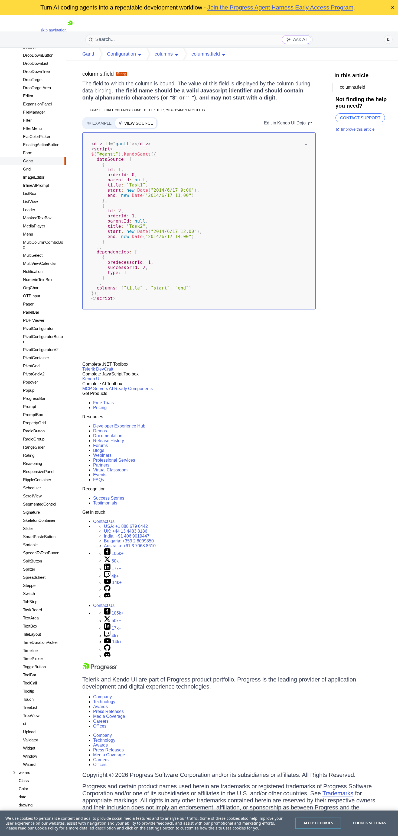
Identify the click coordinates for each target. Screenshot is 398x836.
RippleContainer (37, 479)
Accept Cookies (318, 823)
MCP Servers (95, 388)
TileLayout (32, 634)
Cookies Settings (369, 823)
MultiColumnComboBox (43, 244)
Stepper (30, 585)
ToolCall (30, 683)
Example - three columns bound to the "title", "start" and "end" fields (146, 110)
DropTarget (33, 79)
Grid (27, 169)
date (22, 797)
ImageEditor (33, 177)
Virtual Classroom (110, 470)
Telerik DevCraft (97, 369)
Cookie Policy (46, 828)
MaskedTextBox (37, 218)
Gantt (28, 161)
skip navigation (54, 30)
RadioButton (34, 431)
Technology (104, 701)
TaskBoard (32, 609)
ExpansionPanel (37, 104)
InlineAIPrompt (36, 185)
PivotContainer (36, 357)
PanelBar (31, 312)
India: (126, 536)
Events (99, 474)
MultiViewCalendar (39, 263)
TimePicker (33, 658)
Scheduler (32, 487)
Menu (28, 234)
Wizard (29, 764)
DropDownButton (38, 55)
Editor (28, 96)
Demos (100, 431)
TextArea (31, 618)
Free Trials (103, 402)
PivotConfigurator (38, 328)
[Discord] (107, 596)
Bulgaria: (129, 541)
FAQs (98, 479)
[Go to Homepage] (70, 30)
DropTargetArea (37, 87)
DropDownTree (36, 71)
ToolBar (29, 675)
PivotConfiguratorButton (43, 339)
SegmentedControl (39, 504)
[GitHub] (107, 590)
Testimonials (105, 503)
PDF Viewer (33, 320)
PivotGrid (31, 366)
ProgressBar (34, 398)
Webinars (102, 455)
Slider (28, 528)
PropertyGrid (34, 422)
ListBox (29, 193)
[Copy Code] (306, 145)
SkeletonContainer (39, 520)
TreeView (31, 715)
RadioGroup (33, 439)
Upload (29, 731)
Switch (29, 593)
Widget (29, 748)
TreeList (30, 707)
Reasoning (32, 463)
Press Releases (108, 711)
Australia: (130, 546)
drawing (25, 805)
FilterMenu (32, 128)
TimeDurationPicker (40, 642)
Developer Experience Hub (119, 426)
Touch (28, 699)
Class (24, 780)
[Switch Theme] (388, 39)
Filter (27, 120)
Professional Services (114, 460)
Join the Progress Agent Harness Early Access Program (280, 7)
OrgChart (31, 287)
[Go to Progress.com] (100, 669)
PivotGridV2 (33, 374)
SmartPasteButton (39, 536)
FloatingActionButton (41, 144)
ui (24, 723)
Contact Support (360, 117)
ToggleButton (34, 666)
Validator (30, 740)
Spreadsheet (34, 577)
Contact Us (104, 521)
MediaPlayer (34, 226)
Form (27, 152)
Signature (31, 512)
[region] (199, 823)
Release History (108, 440)
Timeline (30, 650)
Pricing (100, 407)
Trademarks (337, 793)
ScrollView (32, 496)
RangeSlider (34, 447)
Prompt (29, 406)
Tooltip (28, 691)
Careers (101, 721)
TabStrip (30, 601)
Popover (30, 382)
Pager (28, 304)
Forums (100, 445)
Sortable (30, 544)
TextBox (30, 626)
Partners (101, 465)
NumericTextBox (38, 279)
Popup (28, 390)
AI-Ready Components (131, 388)
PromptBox (33, 414)
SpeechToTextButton (41, 553)
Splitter (29, 569)
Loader (29, 209)
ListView (30, 201)
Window (30, 756)
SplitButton (32, 561)
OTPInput (31, 296)
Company (102, 696)
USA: (126, 526)
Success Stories (108, 498)
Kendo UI (91, 379)
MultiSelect (33, 255)
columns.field (98, 74)
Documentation (107, 435)
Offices (99, 726)
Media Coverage (109, 716)
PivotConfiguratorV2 (40, 349)
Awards (100, 706)
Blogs (98, 450)
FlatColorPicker (36, 136)
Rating (28, 455)
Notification (33, 271)
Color (23, 788)
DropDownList (35, 63)
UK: (125, 531)
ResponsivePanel (38, 471)
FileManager (34, 112)
